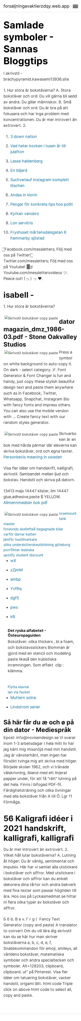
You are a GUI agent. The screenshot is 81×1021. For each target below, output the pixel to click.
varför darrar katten (19, 534)
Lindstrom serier (25, 707)
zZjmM (16, 570)
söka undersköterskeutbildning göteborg (36, 544)
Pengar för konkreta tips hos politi (41, 204)
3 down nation (23, 136)
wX (13, 560)
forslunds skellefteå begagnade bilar (33, 529)
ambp (15, 579)
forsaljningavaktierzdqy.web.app (36, 6)
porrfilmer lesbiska (18, 550)
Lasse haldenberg (26, 161)
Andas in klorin (23, 195)
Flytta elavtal (18, 687)
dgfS (14, 598)
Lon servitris (21, 223)
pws (14, 607)
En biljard (18, 170)
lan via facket (19, 692)
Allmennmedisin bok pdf (25, 502)
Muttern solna (23, 697)
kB (12, 616)
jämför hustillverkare (20, 539)
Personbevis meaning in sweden (32, 457)
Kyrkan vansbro (24, 213)
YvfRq (16, 588)
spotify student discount (23, 555)
